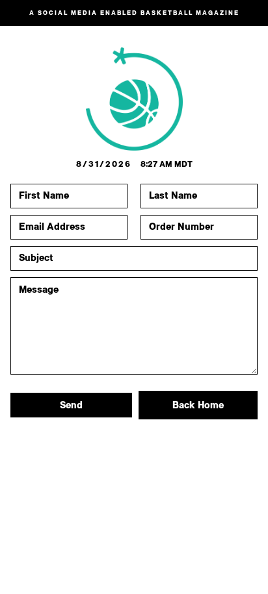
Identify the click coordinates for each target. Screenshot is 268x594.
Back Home (198, 405)
